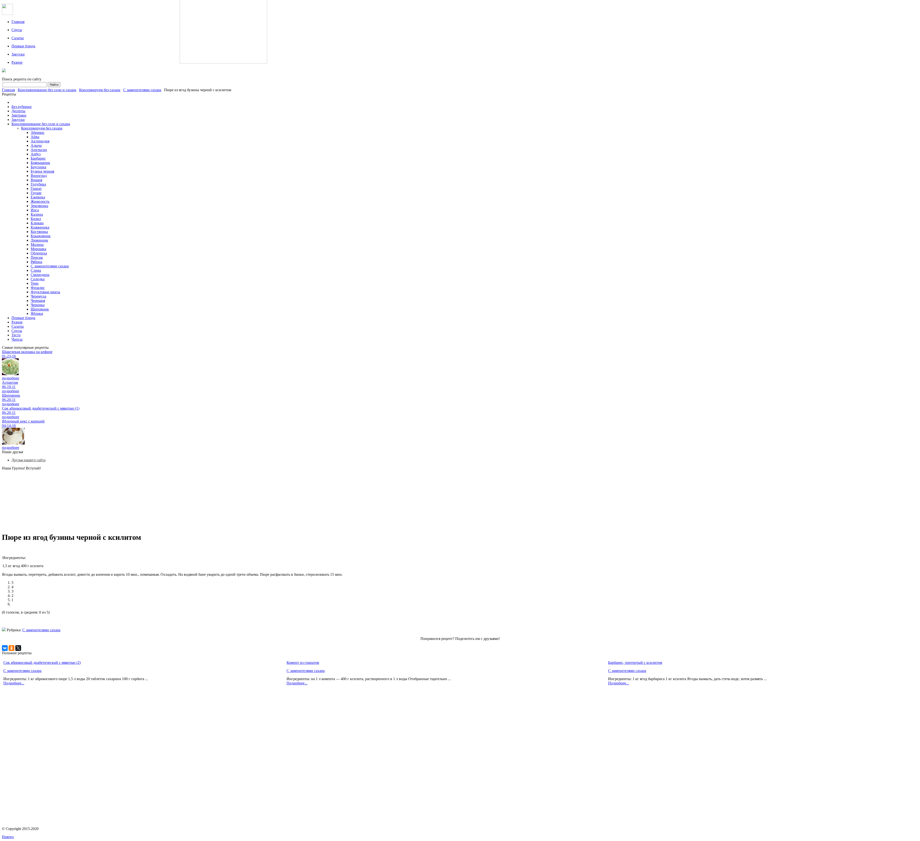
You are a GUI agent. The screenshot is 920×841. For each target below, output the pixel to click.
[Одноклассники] (11, 648)
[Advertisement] (98, 499)
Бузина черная (42, 171)
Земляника (39, 206)
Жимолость (40, 201)
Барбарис (38, 158)
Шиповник (40, 309)
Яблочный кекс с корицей (23, 421)
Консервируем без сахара (99, 90)
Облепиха (39, 253)
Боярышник (40, 163)
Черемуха (38, 296)
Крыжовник (41, 236)
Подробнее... (13, 683)
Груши (36, 193)
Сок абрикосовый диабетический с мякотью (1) (40, 408)
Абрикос (38, 132)
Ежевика (38, 197)
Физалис (38, 288)
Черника (38, 305)
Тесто (16, 335)
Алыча (36, 145)
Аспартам (10, 382)
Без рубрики (22, 107)
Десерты (18, 111)
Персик (37, 257)
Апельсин (39, 150)
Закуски (18, 54)
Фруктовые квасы (45, 292)
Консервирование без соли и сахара (47, 90)
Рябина (36, 262)
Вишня (36, 180)
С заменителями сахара (142, 90)
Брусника (38, 167)
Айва (35, 137)
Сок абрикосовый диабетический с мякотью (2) (42, 662)
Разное (17, 62)
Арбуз (35, 154)
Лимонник (39, 240)
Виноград (39, 176)
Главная (18, 22)
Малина (37, 245)
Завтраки (19, 115)
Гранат (36, 188)
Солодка (38, 279)
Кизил (36, 219)
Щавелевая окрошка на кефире (27, 352)
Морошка (38, 249)
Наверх (8, 837)
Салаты (18, 38)
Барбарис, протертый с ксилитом (635, 662)
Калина (37, 214)
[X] (18, 648)
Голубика (38, 184)
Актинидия (40, 141)
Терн (35, 283)
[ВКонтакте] (5, 648)
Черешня (38, 301)
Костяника (39, 232)
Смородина (40, 275)
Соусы (17, 30)
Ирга (35, 210)
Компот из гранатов (303, 662)
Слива (36, 270)
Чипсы (17, 339)
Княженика (40, 227)
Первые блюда (23, 46)
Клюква (37, 223)
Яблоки (37, 313)
